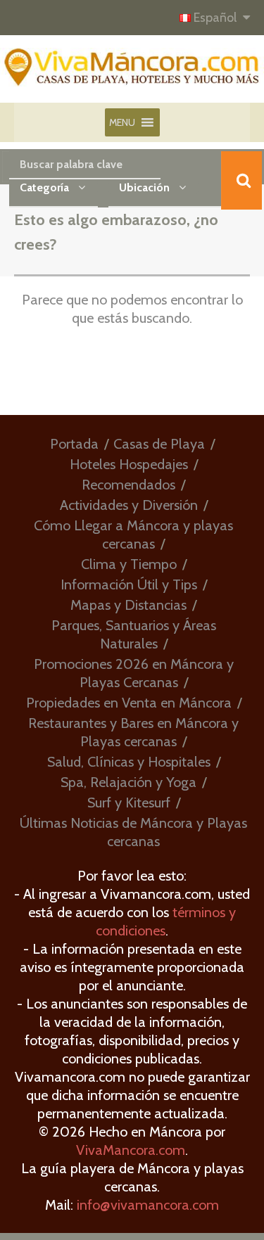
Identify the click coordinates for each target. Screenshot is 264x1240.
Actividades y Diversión (129, 505)
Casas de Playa (159, 443)
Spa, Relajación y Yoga (128, 782)
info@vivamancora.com (148, 1204)
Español (215, 17)
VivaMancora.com (130, 1150)
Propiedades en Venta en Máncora (129, 702)
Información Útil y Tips (129, 584)
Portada (74, 443)
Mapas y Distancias (128, 604)
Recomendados (128, 484)
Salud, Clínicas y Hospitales (128, 761)
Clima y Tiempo (129, 564)
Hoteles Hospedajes (129, 464)
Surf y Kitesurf (128, 802)
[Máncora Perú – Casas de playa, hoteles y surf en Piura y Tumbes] (132, 73)
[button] (122, 122)
